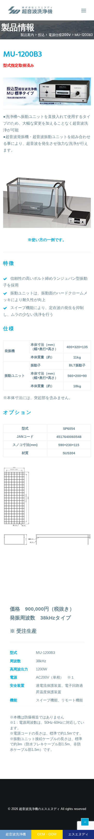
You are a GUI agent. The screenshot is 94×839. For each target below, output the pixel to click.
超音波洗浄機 (16, 834)
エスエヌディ (78, 834)
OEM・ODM (46, 834)
